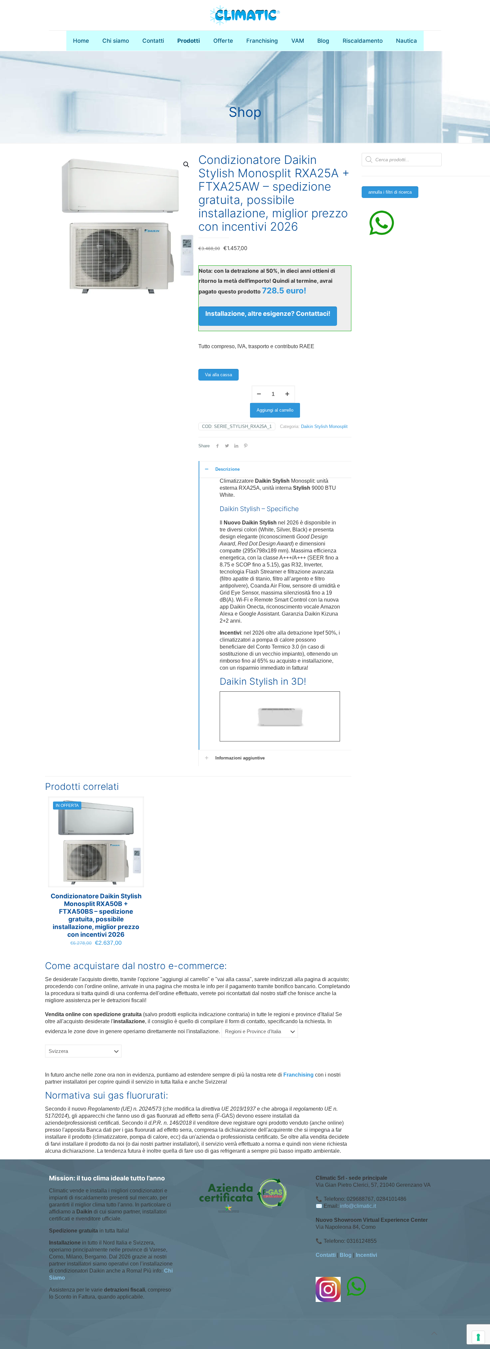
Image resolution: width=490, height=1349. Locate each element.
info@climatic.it (358, 1206)
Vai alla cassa (218, 374)
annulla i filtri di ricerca (390, 192)
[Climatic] (245, 15)
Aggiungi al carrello (275, 410)
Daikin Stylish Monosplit (324, 426)
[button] (186, 164)
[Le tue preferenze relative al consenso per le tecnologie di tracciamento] (478, 1337)
